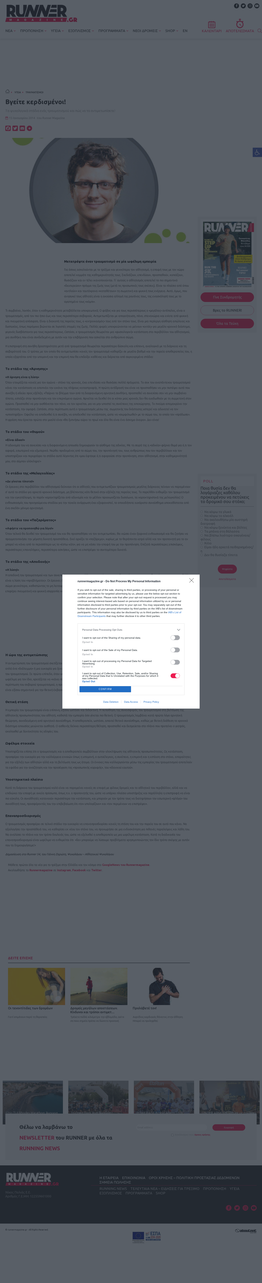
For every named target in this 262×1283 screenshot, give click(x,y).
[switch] (175, 637)
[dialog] (131, 642)
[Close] (192, 581)
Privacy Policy (151, 701)
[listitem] (131, 630)
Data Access (131, 701)
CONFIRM (105, 689)
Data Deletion (111, 701)
